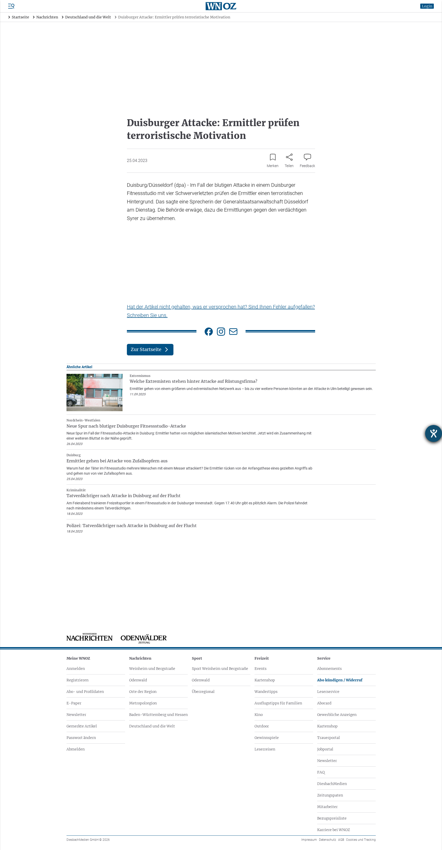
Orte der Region (143, 691)
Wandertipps (266, 691)
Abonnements (329, 668)
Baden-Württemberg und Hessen (158, 714)
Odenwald (138, 680)
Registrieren (78, 680)
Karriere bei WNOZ (333, 829)
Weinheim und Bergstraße (152, 668)
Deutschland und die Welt (152, 726)
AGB (341, 840)
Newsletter (76, 714)
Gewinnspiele (267, 737)
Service (323, 658)
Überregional (203, 691)
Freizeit (262, 658)
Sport (197, 658)
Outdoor (262, 726)
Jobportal (325, 749)
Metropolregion (143, 703)
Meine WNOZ (78, 658)
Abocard (324, 703)
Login (427, 6)
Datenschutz (327, 840)
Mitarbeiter (327, 806)
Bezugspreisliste (332, 818)
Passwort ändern (81, 737)
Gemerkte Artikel (82, 726)
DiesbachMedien (332, 783)
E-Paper (74, 703)
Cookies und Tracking (361, 840)
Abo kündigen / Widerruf (339, 680)
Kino (259, 714)
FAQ (321, 772)
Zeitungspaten (330, 795)
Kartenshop (265, 680)
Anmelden (76, 668)
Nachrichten (140, 658)
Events (261, 668)
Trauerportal (328, 737)
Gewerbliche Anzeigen (337, 714)
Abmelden (76, 749)
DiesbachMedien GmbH (88, 840)
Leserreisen (265, 749)
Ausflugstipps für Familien (278, 703)
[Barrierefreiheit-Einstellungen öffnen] (433, 433)
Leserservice (328, 691)
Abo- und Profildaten (85, 691)
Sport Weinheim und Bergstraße (220, 668)
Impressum (309, 840)
